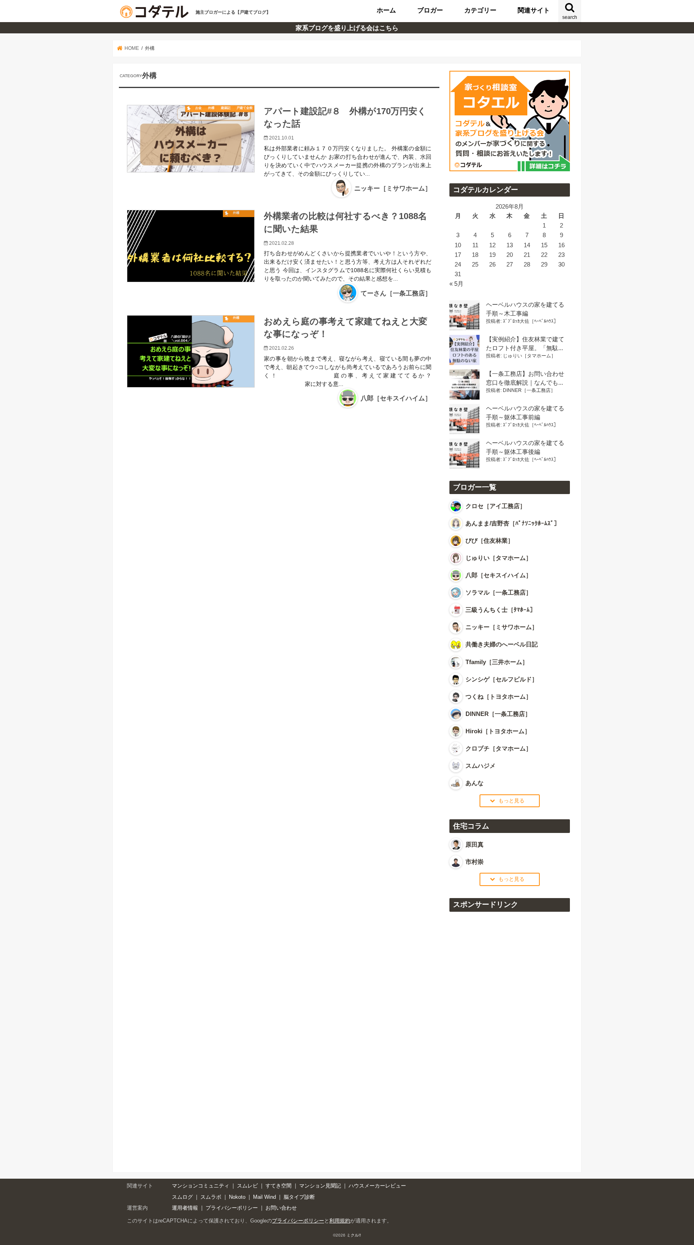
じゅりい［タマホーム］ (529, 356)
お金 (198, 108)
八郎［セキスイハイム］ (396, 398)
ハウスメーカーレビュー (377, 1186)
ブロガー (430, 10)
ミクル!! (354, 1235)
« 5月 (456, 284)
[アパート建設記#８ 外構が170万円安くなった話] (190, 138)
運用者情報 (185, 1208)
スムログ (182, 1197)
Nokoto (237, 1197)
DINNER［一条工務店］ (529, 390)
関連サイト (534, 10)
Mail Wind (264, 1197)
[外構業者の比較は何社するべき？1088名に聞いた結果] (190, 258)
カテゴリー (480, 10)
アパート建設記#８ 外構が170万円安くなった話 (345, 117)
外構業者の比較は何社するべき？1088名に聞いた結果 (345, 222)
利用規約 (339, 1221)
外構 (211, 108)
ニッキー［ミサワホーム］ (392, 188)
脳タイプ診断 (299, 1197)
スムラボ (210, 1197)
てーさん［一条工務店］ (396, 293)
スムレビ (247, 1186)
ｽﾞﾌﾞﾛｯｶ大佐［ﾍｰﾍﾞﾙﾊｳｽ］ (530, 321)
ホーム (386, 10)
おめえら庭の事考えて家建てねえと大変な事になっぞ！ (345, 327)
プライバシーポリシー (232, 1208)
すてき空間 (278, 1186)
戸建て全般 (245, 108)
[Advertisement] (509, 1037)
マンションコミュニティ (200, 1186)
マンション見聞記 (320, 1186)
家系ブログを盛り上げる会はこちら (298, 27)
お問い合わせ (281, 1208)
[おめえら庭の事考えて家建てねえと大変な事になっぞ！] (190, 358)
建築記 (226, 108)
